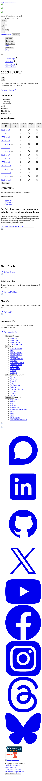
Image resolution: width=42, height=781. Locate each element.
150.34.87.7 (5, 155)
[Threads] (23, 695)
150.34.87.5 (5, 148)
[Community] (23, 450)
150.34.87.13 (6, 176)
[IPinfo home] (21, 10)
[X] (23, 561)
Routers (4, 113)
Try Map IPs (8, 312)
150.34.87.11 (5, 169)
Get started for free (7, 90)
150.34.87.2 (5, 137)
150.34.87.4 (5, 144)
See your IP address (10, 292)
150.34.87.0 (5, 130)
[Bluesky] (23, 729)
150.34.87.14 (6, 180)
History (3, 34)
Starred (9, 34)
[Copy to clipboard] (3, 79)
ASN (3, 106)
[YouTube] (23, 592)
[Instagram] (23, 659)
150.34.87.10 (6, 166)
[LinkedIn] (23, 487)
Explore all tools (9, 272)
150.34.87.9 (5, 162)
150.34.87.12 (6, 173)
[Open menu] (2, 54)
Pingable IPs (5, 111)
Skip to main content (8, 2)
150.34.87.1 (5, 133)
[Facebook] (23, 623)
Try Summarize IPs (10, 332)
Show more (5, 183)
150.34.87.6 (5, 151)
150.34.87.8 (5, 158)
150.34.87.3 (5, 141)
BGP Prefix (5, 108)
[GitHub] (23, 524)
